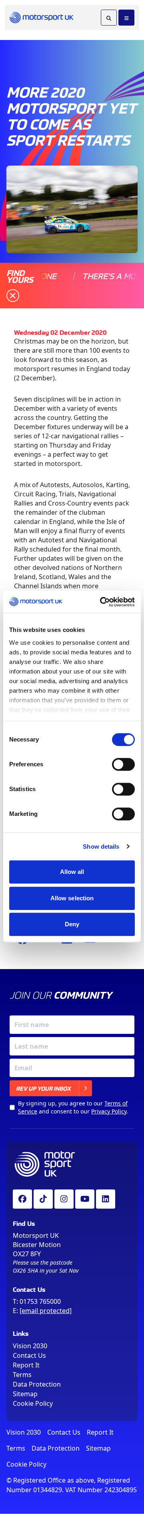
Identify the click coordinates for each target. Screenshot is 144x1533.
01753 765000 (40, 1301)
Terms (22, 1374)
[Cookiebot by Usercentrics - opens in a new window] (101, 602)
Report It (26, 1365)
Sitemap (25, 1393)
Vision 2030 (30, 1345)
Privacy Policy (108, 1111)
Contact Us (29, 1355)
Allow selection (72, 898)
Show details (101, 846)
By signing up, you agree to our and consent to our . (73, 1107)
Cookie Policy (33, 1403)
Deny (72, 924)
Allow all (72, 871)
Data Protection (37, 1384)
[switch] (123, 764)
